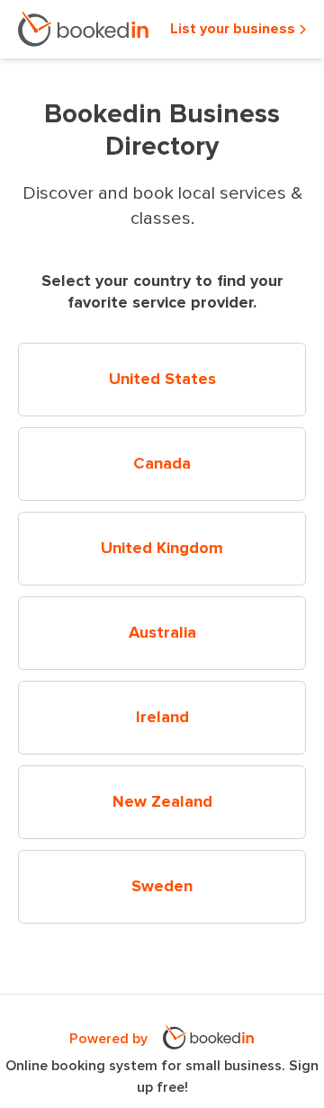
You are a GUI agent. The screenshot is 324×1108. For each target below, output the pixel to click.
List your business (234, 29)
